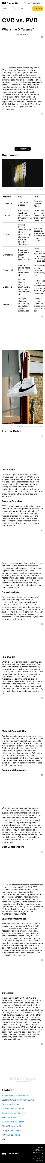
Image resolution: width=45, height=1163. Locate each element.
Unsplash (40, 190)
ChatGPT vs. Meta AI (11, 1126)
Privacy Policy (38, 1153)
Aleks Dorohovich (28, 190)
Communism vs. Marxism (13, 1113)
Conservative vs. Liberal (13, 1108)
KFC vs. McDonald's (11, 1135)
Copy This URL (22, 149)
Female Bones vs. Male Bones (15, 1095)
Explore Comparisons (33, 3)
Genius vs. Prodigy (10, 1104)
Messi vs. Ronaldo (10, 1117)
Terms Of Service (37, 1150)
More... (5, 1139)
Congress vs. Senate (11, 1130)
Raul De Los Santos (27, 426)
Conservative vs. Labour (13, 1121)
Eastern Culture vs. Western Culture (18, 1100)
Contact (40, 1147)
